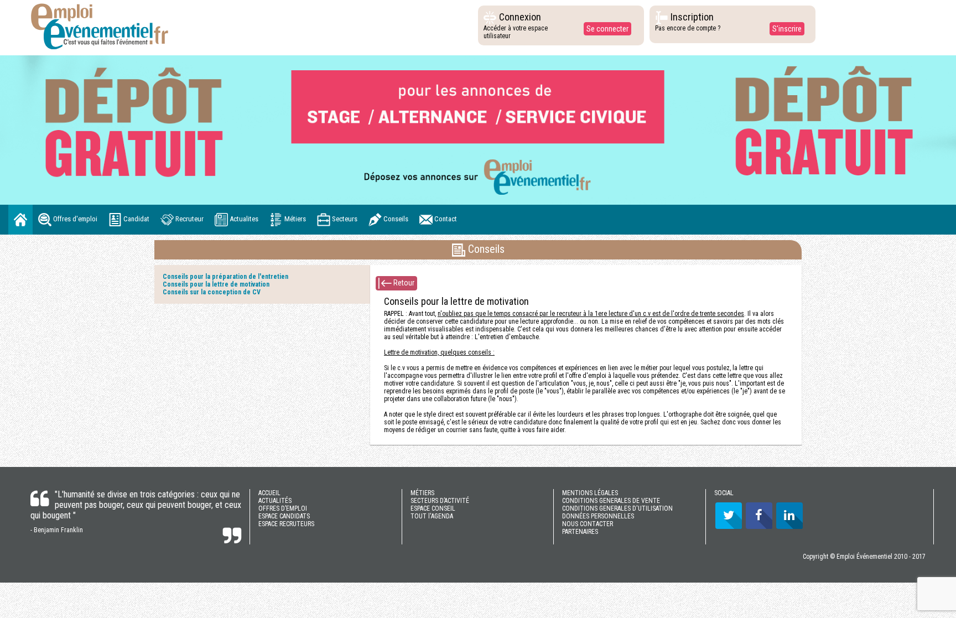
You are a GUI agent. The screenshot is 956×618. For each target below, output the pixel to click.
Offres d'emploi (74, 219)
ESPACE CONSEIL (433, 508)
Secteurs (343, 219)
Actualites (243, 219)
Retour (403, 282)
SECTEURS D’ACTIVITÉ (440, 501)
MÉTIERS (422, 493)
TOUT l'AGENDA (432, 516)
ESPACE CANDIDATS (284, 516)
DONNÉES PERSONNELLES (598, 516)
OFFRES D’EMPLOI (282, 508)
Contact (445, 219)
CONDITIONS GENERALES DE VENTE (611, 501)
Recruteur (189, 219)
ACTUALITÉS (275, 501)
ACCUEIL (269, 493)
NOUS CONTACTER (587, 524)
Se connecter (607, 28)
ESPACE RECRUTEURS (286, 524)
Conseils (395, 219)
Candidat (135, 219)
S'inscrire (787, 28)
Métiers (294, 219)
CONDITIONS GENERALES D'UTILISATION (617, 508)
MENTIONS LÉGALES (590, 493)
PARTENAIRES (580, 532)
